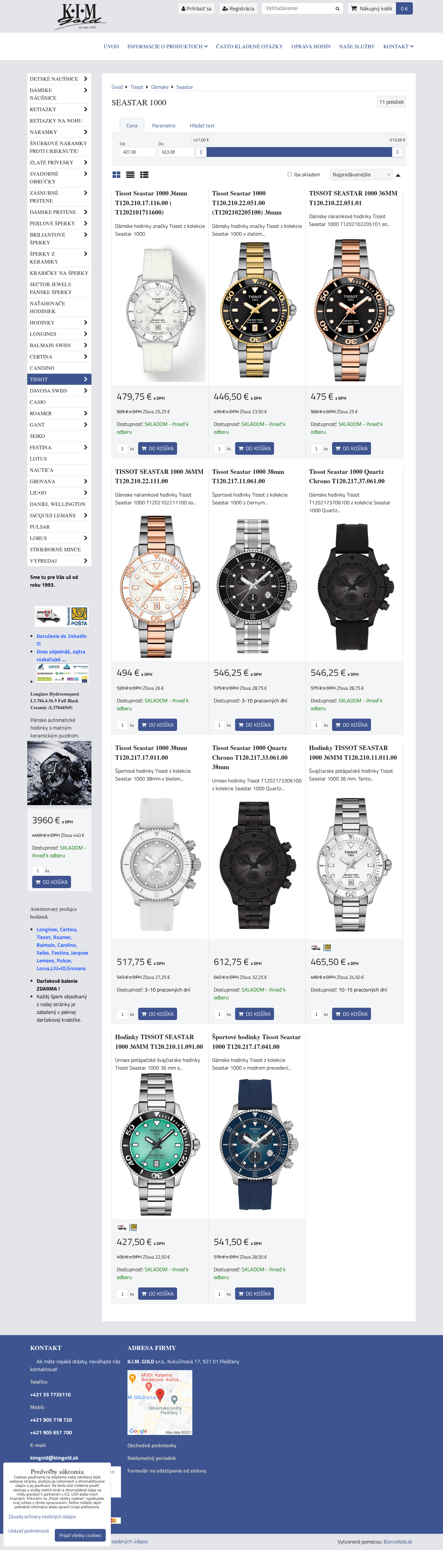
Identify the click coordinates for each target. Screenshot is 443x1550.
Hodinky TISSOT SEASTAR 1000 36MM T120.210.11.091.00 (159, 1041)
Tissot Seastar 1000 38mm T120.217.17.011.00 (151, 752)
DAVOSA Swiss (48, 390)
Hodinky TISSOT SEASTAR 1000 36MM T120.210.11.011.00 (353, 752)
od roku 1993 (87, 27)
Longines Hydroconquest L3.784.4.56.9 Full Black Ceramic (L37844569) (54, 700)
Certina (41, 356)
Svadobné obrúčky (44, 177)
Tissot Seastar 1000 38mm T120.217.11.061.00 (248, 476)
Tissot (39, 379)
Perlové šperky (52, 223)
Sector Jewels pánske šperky (51, 288)
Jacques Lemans (53, 515)
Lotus (38, 458)
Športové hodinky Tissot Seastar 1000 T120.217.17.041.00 (256, 1041)
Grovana (42, 481)
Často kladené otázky (249, 46)
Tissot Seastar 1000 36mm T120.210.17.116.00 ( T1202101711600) (151, 202)
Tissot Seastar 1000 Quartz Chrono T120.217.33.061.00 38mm (250, 757)
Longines (43, 333)
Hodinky (42, 322)
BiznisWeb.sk (398, 1541)
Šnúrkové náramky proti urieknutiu (58, 147)
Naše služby (357, 46)
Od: (123, 144)
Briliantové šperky (47, 238)
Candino (42, 367)
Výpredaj (43, 560)
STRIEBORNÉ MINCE (55, 549)
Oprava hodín (311, 46)
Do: (161, 144)
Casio (38, 401)
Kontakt (396, 46)
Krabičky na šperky (59, 272)
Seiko (37, 435)
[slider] (201, 152)
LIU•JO (38, 492)
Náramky (43, 131)
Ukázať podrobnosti (28, 1531)
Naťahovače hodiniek (47, 307)
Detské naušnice (54, 78)
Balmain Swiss (50, 345)
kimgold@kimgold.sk (54, 1458)
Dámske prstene (53, 211)
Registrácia (241, 8)
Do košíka (160, 448)
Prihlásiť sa (198, 8)
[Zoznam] (130, 177)
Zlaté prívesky (52, 162)
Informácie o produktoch (165, 46)
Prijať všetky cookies (80, 1535)
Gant (37, 424)
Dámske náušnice (43, 94)
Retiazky (43, 109)
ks (131, 448)
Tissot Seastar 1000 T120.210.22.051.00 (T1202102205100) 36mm (246, 202)
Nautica (42, 469)
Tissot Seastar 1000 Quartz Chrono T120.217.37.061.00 (347, 476)
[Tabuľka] (144, 177)
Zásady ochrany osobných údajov (112, 1541)
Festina (41, 447)
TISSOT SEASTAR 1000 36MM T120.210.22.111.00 (159, 476)
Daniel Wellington (58, 503)
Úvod (111, 46)
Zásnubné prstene (44, 196)
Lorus (38, 537)
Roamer (41, 413)
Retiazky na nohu (56, 120)
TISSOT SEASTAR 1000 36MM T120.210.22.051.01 (353, 197)
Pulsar (40, 526)
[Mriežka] (116, 177)
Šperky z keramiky (44, 257)
